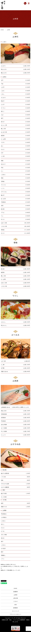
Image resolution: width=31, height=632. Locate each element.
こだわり (15, 601)
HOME (2, 29)
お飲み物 (15, 598)
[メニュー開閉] (28, 3)
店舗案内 (15, 591)
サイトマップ (15, 611)
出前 (15, 604)
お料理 (15, 594)
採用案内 (15, 607)
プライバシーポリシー (15, 614)
